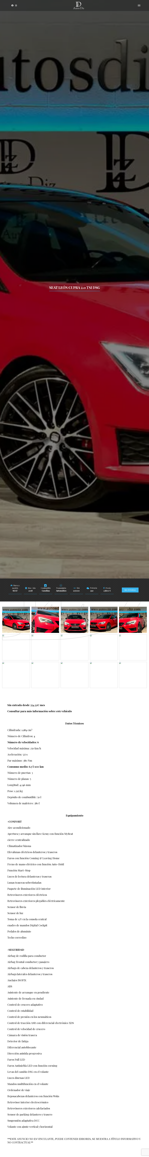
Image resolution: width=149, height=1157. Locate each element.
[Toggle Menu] (139, 5)
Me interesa (130, 590)
